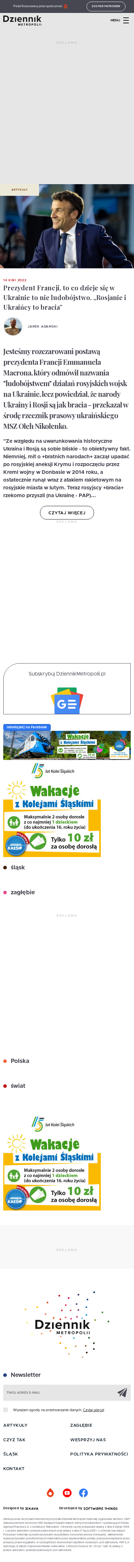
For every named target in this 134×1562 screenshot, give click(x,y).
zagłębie (22, 893)
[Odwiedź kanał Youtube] (67, 1493)
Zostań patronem (106, 6)
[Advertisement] (67, 115)
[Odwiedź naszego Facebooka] (83, 1493)
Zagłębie (81, 1425)
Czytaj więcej (93, 1410)
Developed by (71, 1508)
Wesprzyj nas (88, 1440)
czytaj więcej (66, 513)
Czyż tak (14, 1440)
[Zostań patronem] (51, 1493)
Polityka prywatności (99, 1454)
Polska (19, 1061)
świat (17, 1086)
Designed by (14, 1508)
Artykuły (19, 190)
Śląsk (10, 1454)
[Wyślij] (122, 1392)
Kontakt (14, 1469)
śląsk (17, 868)
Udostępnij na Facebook (27, 727)
